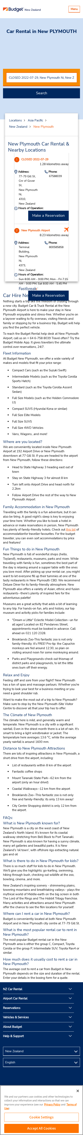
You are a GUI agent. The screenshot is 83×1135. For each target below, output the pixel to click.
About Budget (12, 1027)
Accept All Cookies (41, 1128)
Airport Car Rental (15, 998)
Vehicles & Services (16, 1017)
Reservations (11, 1008)
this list (71, 530)
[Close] (77, 1090)
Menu (75, 9)
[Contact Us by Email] (41, 1079)
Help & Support (13, 1036)
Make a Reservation (48, 215)
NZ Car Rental (12, 989)
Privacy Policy (52, 1104)
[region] (41, 1110)
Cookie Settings (41, 1117)
